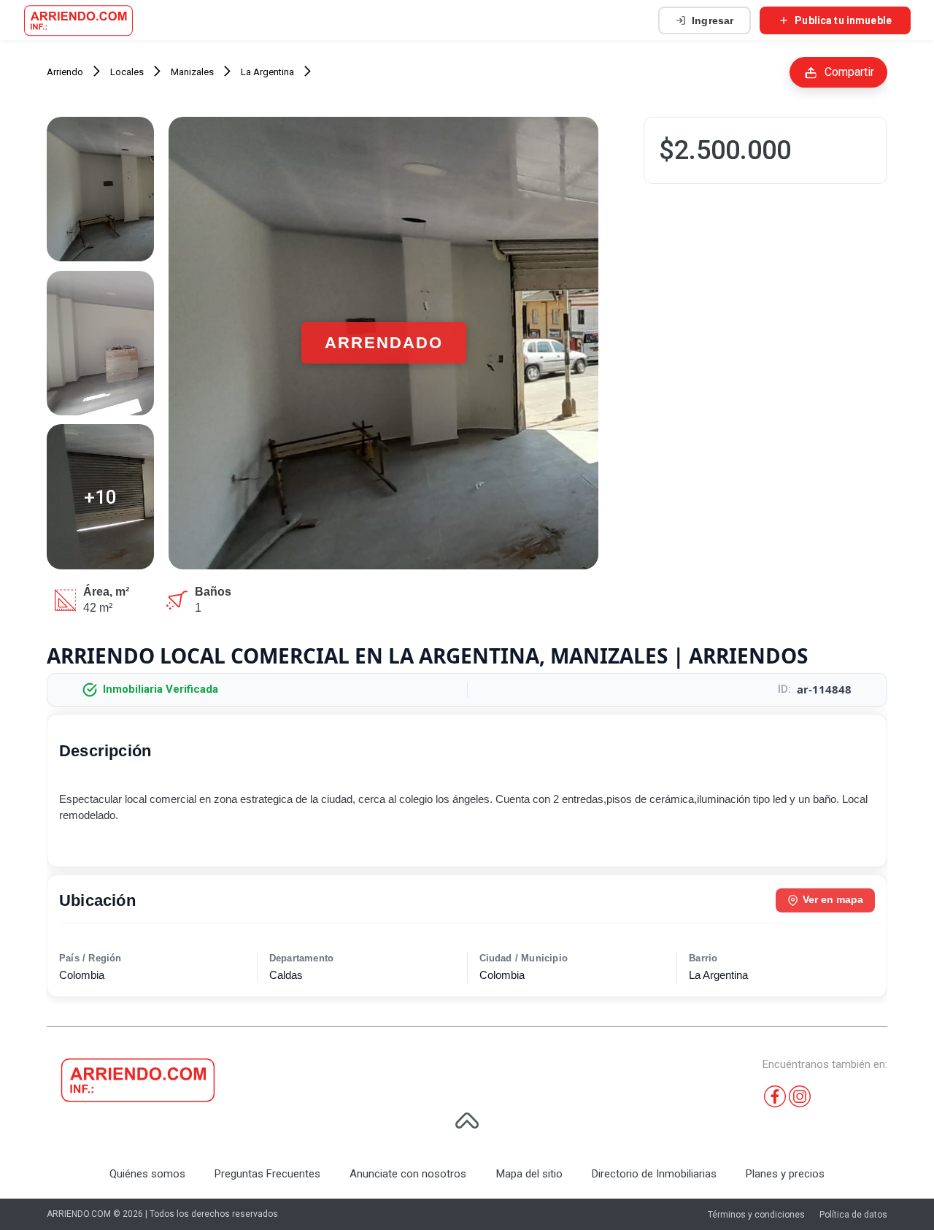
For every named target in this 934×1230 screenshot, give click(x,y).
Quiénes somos (147, 1173)
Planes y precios (785, 1173)
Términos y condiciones (756, 1215)
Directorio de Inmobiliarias (654, 1173)
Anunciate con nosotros (408, 1173)
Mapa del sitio (529, 1173)
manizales (192, 71)
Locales (127, 71)
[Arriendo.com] (78, 20)
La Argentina (267, 71)
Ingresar (712, 20)
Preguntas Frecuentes (267, 1173)
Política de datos (853, 1215)
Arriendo (65, 71)
